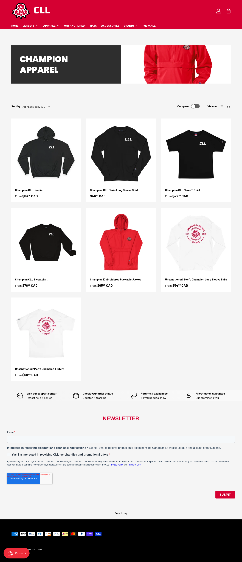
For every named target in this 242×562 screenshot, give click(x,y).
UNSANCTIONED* (75, 25)
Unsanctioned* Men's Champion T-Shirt (39, 368)
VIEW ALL (149, 25)
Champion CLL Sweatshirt (31, 279)
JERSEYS (29, 25)
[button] (228, 11)
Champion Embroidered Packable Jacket (115, 279)
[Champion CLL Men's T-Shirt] (196, 153)
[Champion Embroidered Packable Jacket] (121, 243)
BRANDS (129, 25)
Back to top (121, 513)
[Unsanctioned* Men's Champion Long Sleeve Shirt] (196, 243)
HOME (14, 25)
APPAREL (49, 25)
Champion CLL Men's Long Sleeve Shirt (114, 190)
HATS (93, 25)
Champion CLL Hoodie (29, 190)
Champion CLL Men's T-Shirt (182, 190)
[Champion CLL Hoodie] (46, 153)
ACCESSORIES (110, 25)
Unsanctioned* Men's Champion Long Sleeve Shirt (196, 279)
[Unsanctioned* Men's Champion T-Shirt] (46, 332)
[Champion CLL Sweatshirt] (46, 243)
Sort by (15, 106)
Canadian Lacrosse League (30, 549)
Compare (183, 106)
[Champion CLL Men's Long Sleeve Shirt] (121, 153)
